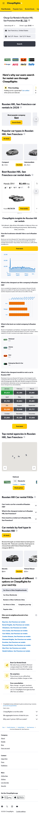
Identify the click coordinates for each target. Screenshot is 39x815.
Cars (3, 727)
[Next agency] (34, 468)
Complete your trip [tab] (24, 604)
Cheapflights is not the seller (13, 712)
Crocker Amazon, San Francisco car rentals (16, 636)
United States (21, 727)
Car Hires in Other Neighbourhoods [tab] (15, 590)
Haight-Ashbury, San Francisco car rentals (16, 651)
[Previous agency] (5, 468)
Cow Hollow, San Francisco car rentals (14, 633)
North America (11, 727)
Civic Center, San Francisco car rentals (14, 630)
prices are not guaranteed (9, 705)
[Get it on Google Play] (6, 797)
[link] (16, 122)
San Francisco (30, 727)
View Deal (19, 165)
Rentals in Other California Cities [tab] (14, 600)
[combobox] (10, 26)
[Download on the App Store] (19, 797)
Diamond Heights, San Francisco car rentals (16, 639)
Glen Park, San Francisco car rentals (14, 648)
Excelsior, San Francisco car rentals (13, 642)
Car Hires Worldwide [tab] (10, 595)
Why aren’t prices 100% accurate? (15, 719)
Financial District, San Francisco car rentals (16, 645)
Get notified (25, 90)
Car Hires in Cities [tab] (9, 604)
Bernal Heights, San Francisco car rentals (15, 625)
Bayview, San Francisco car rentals (13, 622)
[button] (3, 3)
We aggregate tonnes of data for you (15, 715)
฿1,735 (24, 20)
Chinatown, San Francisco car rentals (14, 628)
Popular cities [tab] (7, 609)
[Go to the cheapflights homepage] (14, 3)
